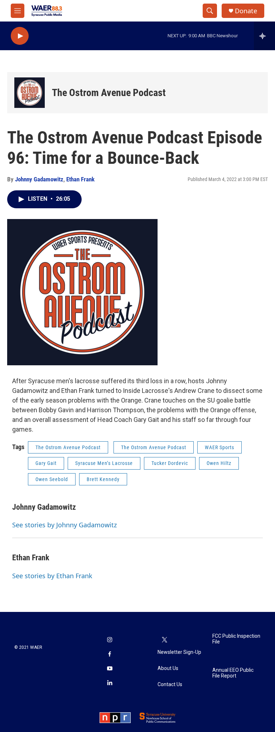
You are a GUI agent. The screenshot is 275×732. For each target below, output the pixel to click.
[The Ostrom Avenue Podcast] (29, 92)
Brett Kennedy (103, 479)
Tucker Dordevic (169, 463)
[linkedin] (109, 683)
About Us (168, 668)
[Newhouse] (157, 718)
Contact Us (170, 684)
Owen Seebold (51, 479)
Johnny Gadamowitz (39, 179)
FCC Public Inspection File (236, 639)
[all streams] (264, 36)
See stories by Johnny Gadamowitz (64, 525)
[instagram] (109, 640)
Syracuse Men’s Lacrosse (104, 463)
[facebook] (109, 655)
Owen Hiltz (219, 463)
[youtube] (109, 669)
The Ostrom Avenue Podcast (109, 93)
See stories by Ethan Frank (52, 575)
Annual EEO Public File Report (233, 673)
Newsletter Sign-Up (179, 652)
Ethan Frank (80, 179)
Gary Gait (46, 463)
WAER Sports (219, 447)
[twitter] (165, 640)
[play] (19, 36)
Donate (246, 11)
